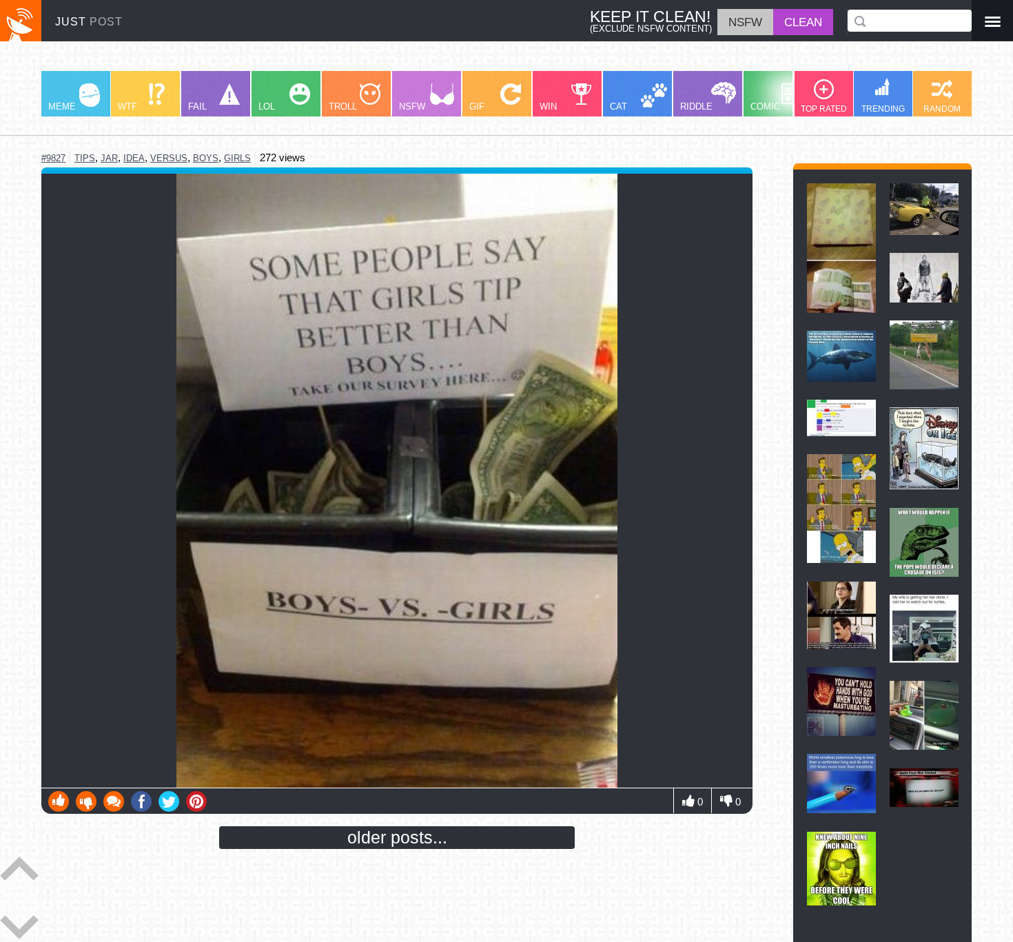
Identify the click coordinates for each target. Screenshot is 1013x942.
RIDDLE (696, 106)
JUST (89, 22)
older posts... (397, 837)
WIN (548, 106)
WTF (127, 106)
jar (109, 158)
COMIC (765, 106)
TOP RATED (824, 108)
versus (168, 158)
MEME (62, 106)
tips (84, 158)
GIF (476, 106)
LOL (266, 106)
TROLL (343, 106)
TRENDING (883, 108)
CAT (618, 106)
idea (134, 158)
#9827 (53, 158)
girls (237, 158)
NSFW (412, 106)
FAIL (197, 106)
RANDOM (942, 108)
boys (205, 158)
